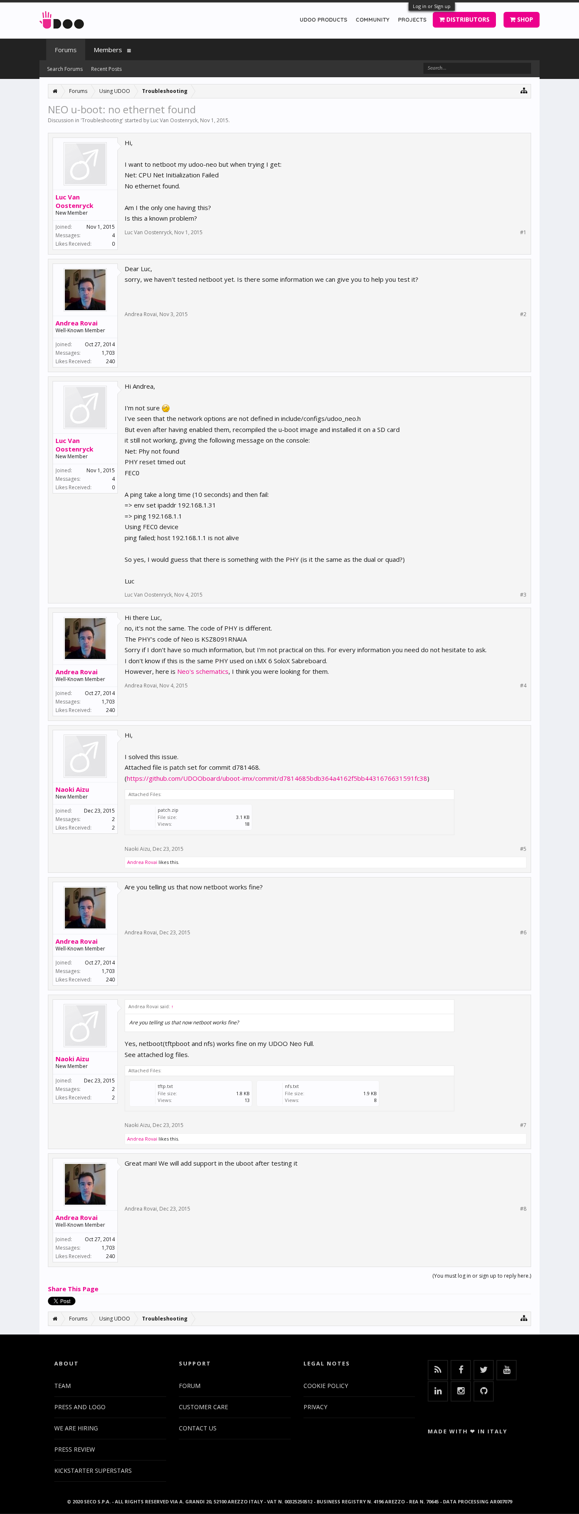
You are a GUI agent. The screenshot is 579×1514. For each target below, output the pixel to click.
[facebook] (461, 1370)
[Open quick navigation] (524, 90)
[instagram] (461, 1391)
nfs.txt (292, 1086)
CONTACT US (198, 1428)
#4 (523, 685)
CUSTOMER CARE (203, 1407)
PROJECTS (412, 19)
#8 (523, 1209)
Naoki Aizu (72, 789)
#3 (523, 595)
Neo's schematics (202, 671)
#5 (523, 849)
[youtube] (506, 1370)
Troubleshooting (102, 120)
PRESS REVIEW (74, 1449)
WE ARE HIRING (76, 1428)
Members (108, 49)
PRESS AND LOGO (80, 1407)
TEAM (62, 1386)
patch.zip (168, 810)
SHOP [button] (524, 19)
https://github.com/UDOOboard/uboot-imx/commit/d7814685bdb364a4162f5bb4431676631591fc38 (277, 778)
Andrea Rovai (76, 323)
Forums (66, 49)
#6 (523, 932)
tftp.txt (165, 1086)
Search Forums (65, 69)
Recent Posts (106, 69)
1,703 (108, 352)
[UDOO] (61, 18)
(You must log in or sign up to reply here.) (481, 1275)
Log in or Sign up (432, 6)
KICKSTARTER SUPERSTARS (93, 1470)
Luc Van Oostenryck (174, 120)
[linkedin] (438, 1391)
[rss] (438, 1370)
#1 (523, 232)
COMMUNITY (373, 19)
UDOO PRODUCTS (323, 19)
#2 (523, 314)
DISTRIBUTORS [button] (467, 19)
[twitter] (483, 1370)
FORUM (189, 1386)
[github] (483, 1391)
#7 (523, 1125)
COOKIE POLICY (325, 1386)
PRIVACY (315, 1407)
